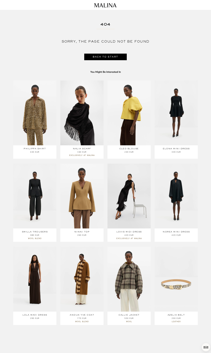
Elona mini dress (176, 148)
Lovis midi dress (129, 232)
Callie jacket (129, 315)
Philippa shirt (35, 148)
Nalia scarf (82, 148)
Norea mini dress (176, 232)
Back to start (105, 57)
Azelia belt (176, 315)
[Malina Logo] (105, 5)
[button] (206, 347)
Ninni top (82, 232)
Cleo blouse (129, 148)
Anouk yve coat (82, 315)
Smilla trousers (35, 232)
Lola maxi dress (35, 315)
